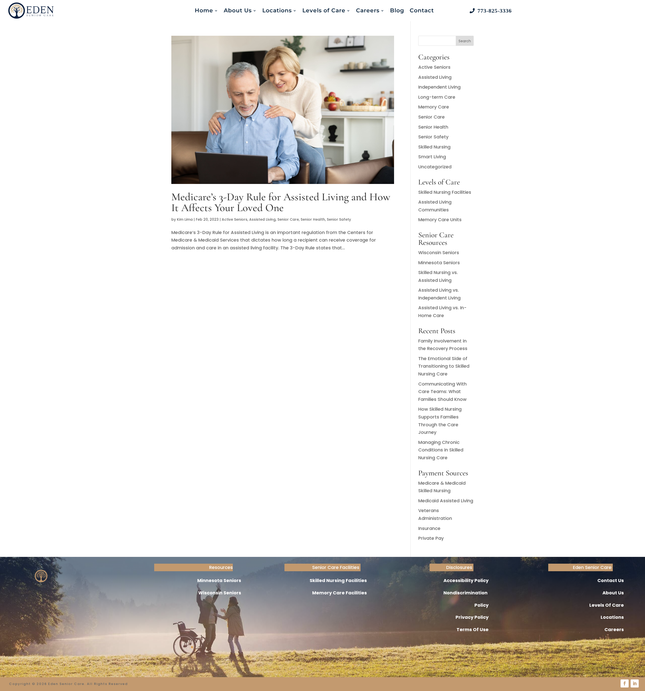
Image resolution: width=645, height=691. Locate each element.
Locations (277, 10)
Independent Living (439, 87)
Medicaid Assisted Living (445, 500)
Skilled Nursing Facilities (444, 192)
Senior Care (288, 219)
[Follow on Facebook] (625, 683)
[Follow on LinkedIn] (635, 683)
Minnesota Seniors (439, 262)
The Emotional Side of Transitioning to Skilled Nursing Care (443, 366)
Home (204, 10)
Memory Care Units (440, 219)
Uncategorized (435, 167)
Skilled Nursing (434, 147)
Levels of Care (323, 10)
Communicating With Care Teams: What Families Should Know (442, 391)
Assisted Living (262, 219)
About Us (238, 10)
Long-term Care (436, 97)
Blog (397, 10)
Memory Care (433, 107)
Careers (367, 10)
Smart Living (432, 156)
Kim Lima (185, 219)
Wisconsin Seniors (438, 252)
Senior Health (313, 219)
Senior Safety (339, 219)
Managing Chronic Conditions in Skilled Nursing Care (440, 450)
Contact (422, 10)
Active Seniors (234, 219)
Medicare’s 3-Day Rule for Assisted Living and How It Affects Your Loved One (280, 202)
